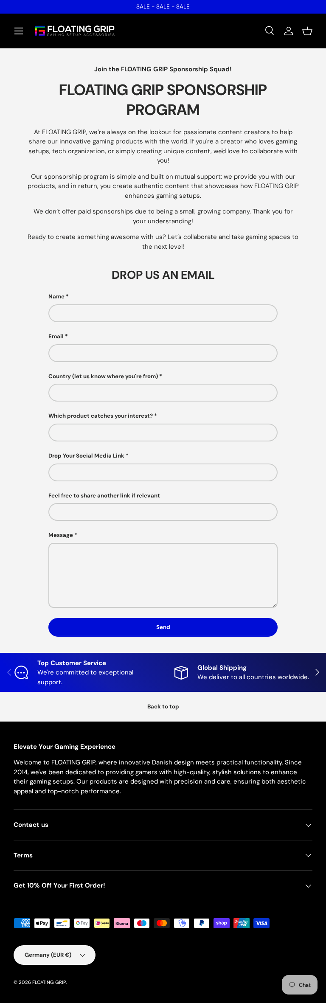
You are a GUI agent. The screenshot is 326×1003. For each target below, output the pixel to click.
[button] (307, 31)
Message (60, 535)
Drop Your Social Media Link (86, 455)
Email (56, 336)
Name (56, 296)
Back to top (163, 706)
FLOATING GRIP (49, 982)
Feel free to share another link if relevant (104, 495)
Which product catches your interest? (100, 415)
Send (163, 627)
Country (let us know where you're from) (103, 376)
